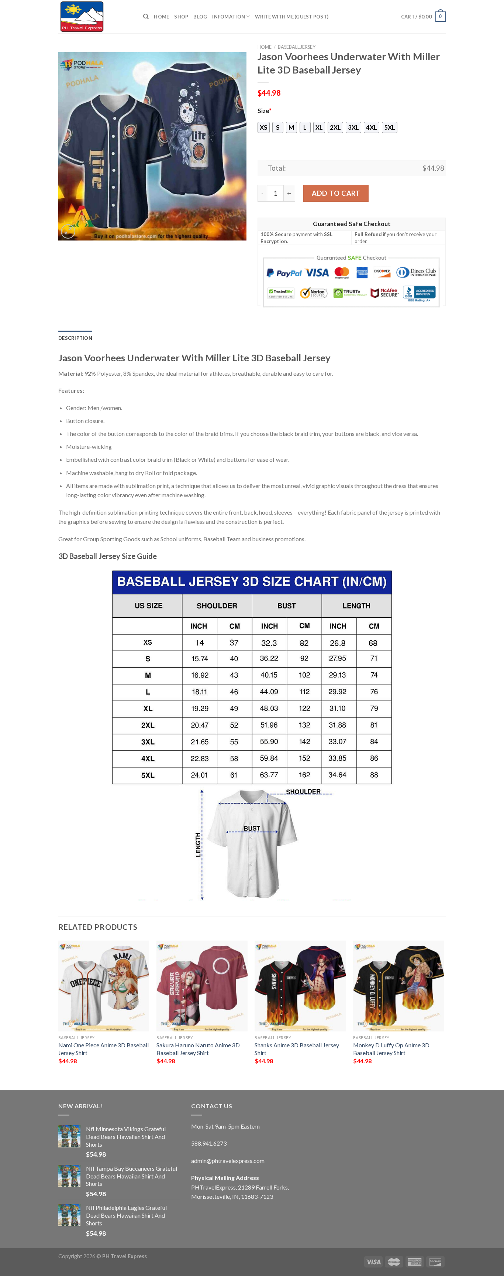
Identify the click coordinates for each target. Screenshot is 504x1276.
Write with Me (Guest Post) (291, 17)
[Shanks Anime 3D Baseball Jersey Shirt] (300, 986)
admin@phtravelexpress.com (228, 1160)
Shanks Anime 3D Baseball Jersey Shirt (297, 1048)
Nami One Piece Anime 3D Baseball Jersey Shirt (103, 1048)
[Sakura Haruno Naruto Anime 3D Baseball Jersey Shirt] (202, 986)
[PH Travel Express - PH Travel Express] (95, 16)
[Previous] (58, 1009)
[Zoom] (68, 231)
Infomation (228, 17)
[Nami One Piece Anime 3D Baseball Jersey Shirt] (103, 986)
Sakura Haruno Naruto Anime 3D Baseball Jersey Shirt (198, 1048)
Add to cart (336, 193)
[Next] (443, 1009)
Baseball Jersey (296, 47)
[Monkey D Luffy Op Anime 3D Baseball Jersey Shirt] (398, 986)
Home (161, 17)
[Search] (146, 17)
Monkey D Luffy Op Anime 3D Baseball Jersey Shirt (391, 1048)
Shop (181, 17)
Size (265, 111)
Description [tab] (75, 338)
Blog (200, 17)
